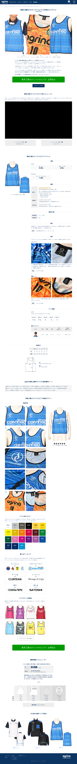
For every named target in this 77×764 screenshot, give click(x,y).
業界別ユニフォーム (14, 6)
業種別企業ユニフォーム (22, 755)
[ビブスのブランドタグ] (36, 446)
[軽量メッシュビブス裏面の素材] (62, 296)
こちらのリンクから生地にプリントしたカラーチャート (18, 520)
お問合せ (6, 757)
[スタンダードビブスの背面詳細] (36, 489)
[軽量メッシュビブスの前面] (15, 510)
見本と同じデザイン (19, 142)
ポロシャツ (25, 2)
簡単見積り (35, 2)
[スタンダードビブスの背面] (15, 446)
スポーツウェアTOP (8, 6)
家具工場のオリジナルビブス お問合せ (38, 79)
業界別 (24, 6)
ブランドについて (12, 2)
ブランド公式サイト (14, 757)
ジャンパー (20, 2)
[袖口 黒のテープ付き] (36, 425)
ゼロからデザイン (56, 142)
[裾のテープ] (36, 467)
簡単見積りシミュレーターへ (38, 704)
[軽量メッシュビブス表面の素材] (41, 296)
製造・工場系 (28, 6)
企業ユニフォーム (20, 6)
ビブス (30, 2)
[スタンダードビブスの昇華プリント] (15, 489)
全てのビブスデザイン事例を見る (24, 638)
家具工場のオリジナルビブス (38, 6)
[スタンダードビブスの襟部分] (15, 425)
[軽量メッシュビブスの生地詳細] (36, 510)
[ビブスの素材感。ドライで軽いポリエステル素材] (15, 467)
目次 (39, 85)
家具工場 (32, 6)
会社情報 (13, 755)
